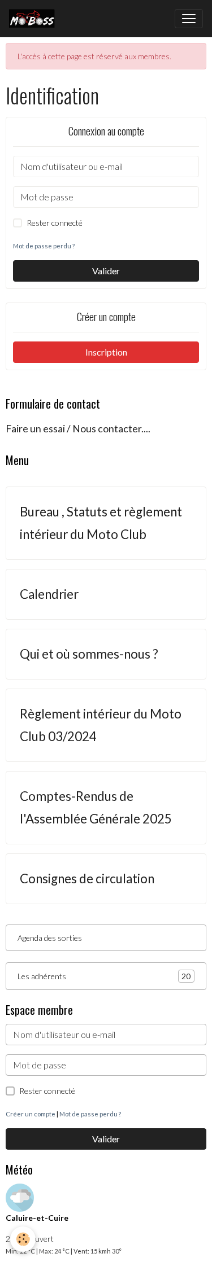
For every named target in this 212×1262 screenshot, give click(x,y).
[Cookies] (23, 1239)
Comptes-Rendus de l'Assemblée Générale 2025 (96, 807)
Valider (106, 270)
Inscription (106, 352)
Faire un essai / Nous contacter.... (78, 429)
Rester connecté (55, 222)
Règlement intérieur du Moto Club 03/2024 (100, 725)
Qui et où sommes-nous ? (89, 653)
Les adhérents (104, 976)
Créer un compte (30, 1114)
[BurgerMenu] (189, 18)
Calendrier (49, 594)
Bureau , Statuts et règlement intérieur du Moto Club (101, 523)
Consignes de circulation (87, 878)
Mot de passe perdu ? (44, 245)
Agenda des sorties (50, 938)
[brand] (34, 18)
